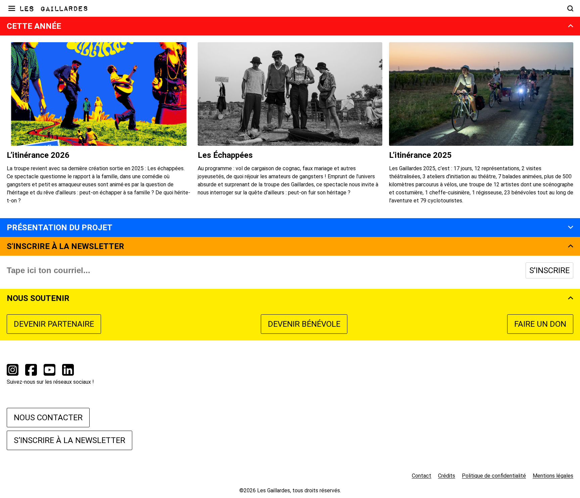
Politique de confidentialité (494, 476)
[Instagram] (12, 371)
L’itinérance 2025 (420, 155)
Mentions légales (553, 476)
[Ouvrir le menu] (12, 8)
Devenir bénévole (304, 324)
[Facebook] (31, 371)
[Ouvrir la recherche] (570, 8)
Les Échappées (225, 155)
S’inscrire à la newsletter (69, 440)
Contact (421, 476)
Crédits (446, 476)
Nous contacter (48, 417)
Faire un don (540, 324)
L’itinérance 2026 (38, 155)
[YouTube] (49, 371)
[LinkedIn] (68, 371)
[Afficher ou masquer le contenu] (571, 27)
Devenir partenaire (54, 324)
